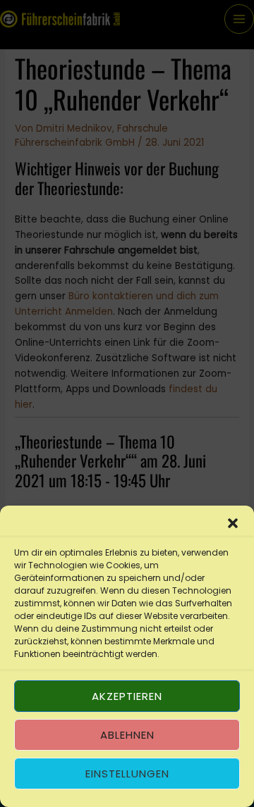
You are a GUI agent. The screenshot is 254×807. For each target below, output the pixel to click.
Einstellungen (127, 773)
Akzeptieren (127, 696)
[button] (233, 523)
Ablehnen (127, 734)
